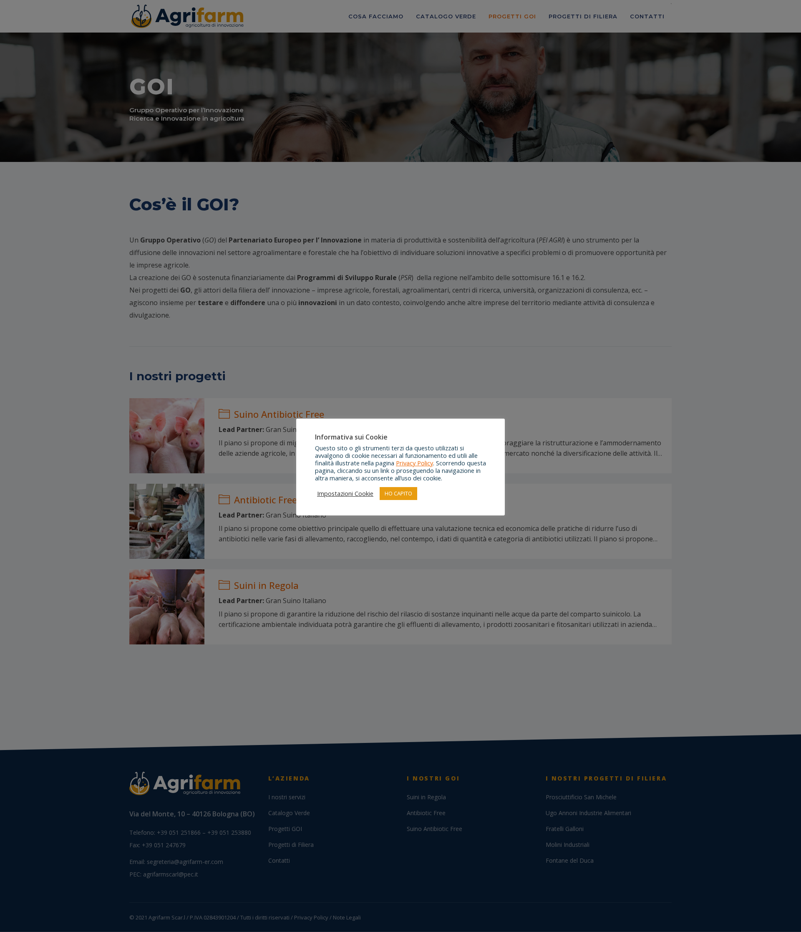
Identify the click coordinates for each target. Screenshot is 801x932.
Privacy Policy (414, 463)
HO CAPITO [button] (398, 493)
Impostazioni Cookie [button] (345, 493)
